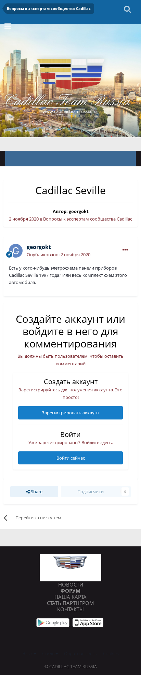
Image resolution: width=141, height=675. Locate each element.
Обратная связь (80, 653)
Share (36, 491)
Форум (70, 590)
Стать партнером (70, 603)
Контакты (70, 609)
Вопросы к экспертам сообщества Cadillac (87, 219)
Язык (28, 653)
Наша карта (70, 596)
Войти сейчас (70, 458)
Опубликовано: (58, 254)
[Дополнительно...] (125, 250)
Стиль (48, 653)
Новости (70, 584)
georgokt (79, 211)
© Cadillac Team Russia (70, 666)
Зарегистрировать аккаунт (70, 413)
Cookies (111, 653)
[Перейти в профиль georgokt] (16, 251)
